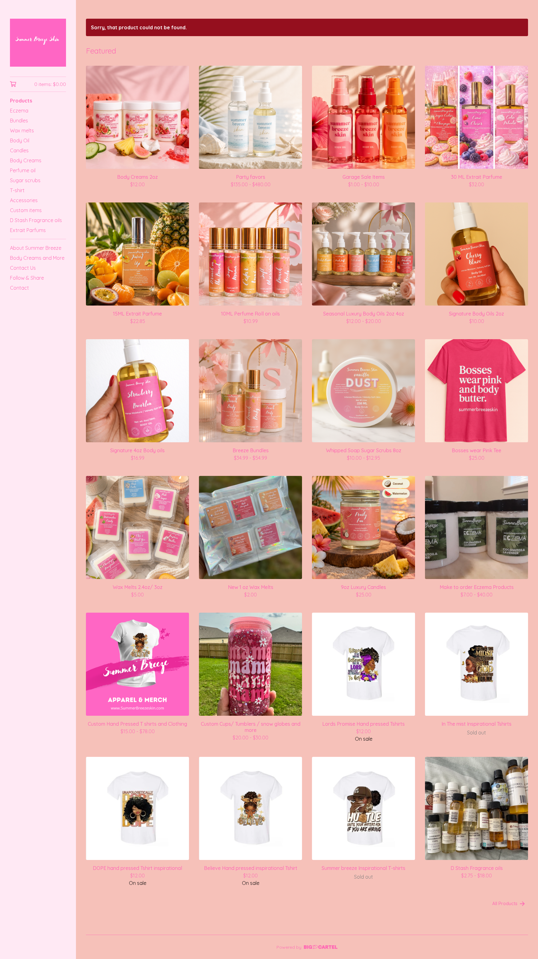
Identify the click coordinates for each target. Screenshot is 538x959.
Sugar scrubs (25, 180)
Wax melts (22, 130)
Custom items (26, 210)
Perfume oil (22, 170)
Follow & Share (27, 278)
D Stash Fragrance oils (36, 220)
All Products (504, 903)
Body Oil (19, 140)
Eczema (19, 110)
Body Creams (25, 160)
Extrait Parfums (28, 230)
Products (21, 100)
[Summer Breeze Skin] (38, 43)
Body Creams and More (37, 258)
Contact (19, 288)
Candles (19, 150)
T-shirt (17, 190)
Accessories (24, 200)
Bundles (19, 120)
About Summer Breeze (35, 248)
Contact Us (23, 268)
